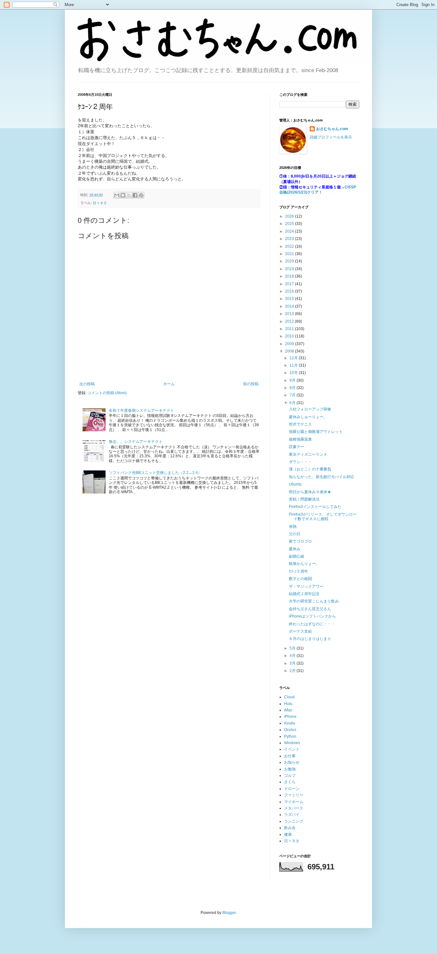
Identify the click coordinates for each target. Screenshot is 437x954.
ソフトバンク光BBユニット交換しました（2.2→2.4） (155, 472)
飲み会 (290, 827)
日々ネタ (100, 203)
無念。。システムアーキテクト (136, 441)
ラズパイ (291, 814)
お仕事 (290, 756)
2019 (290, 269)
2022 (290, 246)
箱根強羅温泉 (300, 439)
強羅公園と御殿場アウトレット (316, 431)
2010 (290, 336)
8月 (293, 388)
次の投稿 (87, 384)
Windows (292, 743)
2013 (290, 313)
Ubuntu (295, 484)
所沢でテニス (300, 424)
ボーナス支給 (300, 631)
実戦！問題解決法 (304, 499)
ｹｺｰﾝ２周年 (298, 571)
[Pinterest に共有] (141, 195)
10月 (294, 372)
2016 (290, 291)
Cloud (289, 697)
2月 (293, 670)
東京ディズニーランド (308, 454)
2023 (290, 238)
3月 (293, 663)
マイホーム (293, 802)
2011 (290, 329)
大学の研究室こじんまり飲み (314, 601)
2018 (290, 276)
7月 (293, 395)
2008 (290, 351)
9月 (293, 380)
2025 (290, 223)
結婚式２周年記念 (304, 594)
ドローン (291, 788)
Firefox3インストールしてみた (315, 506)
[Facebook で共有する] (135, 195)
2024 (290, 231)
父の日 (294, 534)
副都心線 (296, 556)
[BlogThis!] (123, 195)
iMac (288, 710)
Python (290, 736)
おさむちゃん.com (332, 129)
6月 (293, 403)
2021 (290, 254)
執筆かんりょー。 (304, 563)
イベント (291, 749)
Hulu (288, 703)
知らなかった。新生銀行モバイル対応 (321, 477)
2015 (290, 298)
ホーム (169, 384)
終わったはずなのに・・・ (312, 624)
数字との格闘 (300, 579)
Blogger (229, 912)
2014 (290, 306)
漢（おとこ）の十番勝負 (310, 469)
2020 (290, 261)
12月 (294, 358)
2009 (290, 344)
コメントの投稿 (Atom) (107, 393)
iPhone (290, 716)
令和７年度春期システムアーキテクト (141, 410)
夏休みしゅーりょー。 (308, 417)
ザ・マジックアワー (306, 586)
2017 (290, 284)
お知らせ (291, 762)
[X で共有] (129, 195)
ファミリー (293, 795)
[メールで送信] (117, 195)
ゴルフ (290, 775)
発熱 (293, 526)
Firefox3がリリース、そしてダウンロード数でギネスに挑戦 (323, 516)
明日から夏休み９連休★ (310, 492)
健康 (288, 834)
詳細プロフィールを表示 (331, 137)
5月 (293, 648)
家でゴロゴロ (300, 541)
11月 (294, 365)
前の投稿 (250, 384)
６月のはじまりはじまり (310, 638)
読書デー (296, 446)
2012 (290, 321)
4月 (293, 655)
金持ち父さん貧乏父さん (310, 609)
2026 (290, 216)
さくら (290, 782)
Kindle (289, 723)
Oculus (290, 729)
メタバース (293, 808)
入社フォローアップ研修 (310, 409)
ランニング (293, 821)
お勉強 (290, 769)
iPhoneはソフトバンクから (312, 616)
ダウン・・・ (300, 462)
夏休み (294, 549)
